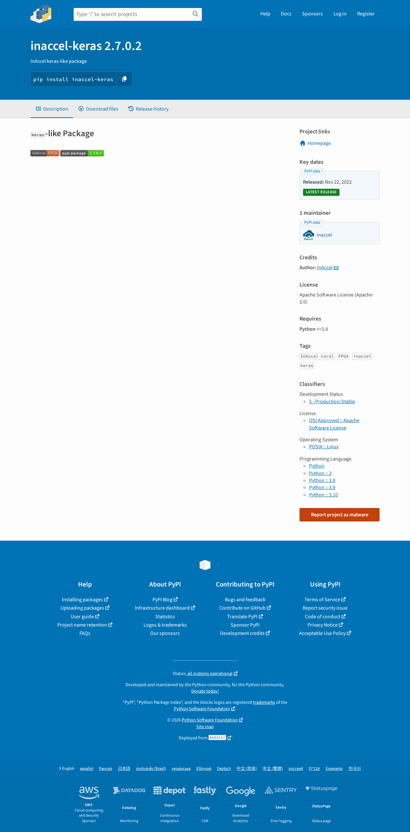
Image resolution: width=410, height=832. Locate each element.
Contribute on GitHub (242, 608)
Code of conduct (322, 616)
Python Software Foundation (202, 708)
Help (265, 13)
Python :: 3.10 (323, 494)
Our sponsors (165, 633)
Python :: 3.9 (322, 487)
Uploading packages (82, 608)
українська (181, 768)
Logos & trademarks (165, 624)
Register (366, 13)
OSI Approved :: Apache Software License (334, 424)
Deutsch (224, 768)
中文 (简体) (247, 768)
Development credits (242, 633)
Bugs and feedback (245, 599)
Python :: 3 (320, 473)
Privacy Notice (323, 624)
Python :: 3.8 (322, 480)
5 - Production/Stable (332, 401)
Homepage (319, 143)
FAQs (84, 633)
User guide (82, 616)
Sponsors (312, 13)
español (86, 768)
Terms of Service (322, 599)
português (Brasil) (151, 768)
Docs (286, 13)
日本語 (124, 768)
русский (296, 768)
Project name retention (82, 624)
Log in (340, 13)
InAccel (324, 267)
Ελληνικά (203, 768)
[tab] (51, 109)
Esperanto (334, 768)
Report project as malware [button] (339, 514)
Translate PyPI (242, 616)
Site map (205, 726)
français (105, 768)
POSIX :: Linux (324, 446)
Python (316, 466)
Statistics (165, 616)
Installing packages (82, 599)
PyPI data (312, 171)
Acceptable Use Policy (322, 633)
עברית (314, 768)
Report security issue (325, 608)
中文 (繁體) (273, 768)
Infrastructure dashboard (162, 608)
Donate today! (205, 691)
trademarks (264, 702)
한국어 (354, 768)
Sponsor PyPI (245, 624)
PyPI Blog (162, 599)
